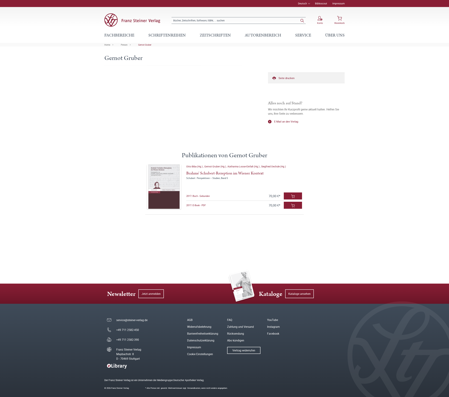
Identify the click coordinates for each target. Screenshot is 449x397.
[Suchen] (302, 20)
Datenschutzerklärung (200, 340)
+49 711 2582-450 (127, 330)
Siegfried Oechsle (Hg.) (273, 166)
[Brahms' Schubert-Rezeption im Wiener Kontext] (164, 187)
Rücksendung (235, 333)
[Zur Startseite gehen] (132, 20)
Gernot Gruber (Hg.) (215, 166)
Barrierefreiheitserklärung (202, 333)
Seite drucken (286, 78)
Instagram (273, 327)
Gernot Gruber (144, 45)
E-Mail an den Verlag (286, 121)
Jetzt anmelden (151, 294)
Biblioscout (321, 3)
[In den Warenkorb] (293, 195)
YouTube (272, 320)
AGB (190, 320)
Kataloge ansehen (299, 294)
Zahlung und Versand (240, 327)
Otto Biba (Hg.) (194, 166)
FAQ (229, 320)
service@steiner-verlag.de (132, 320)
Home (107, 45)
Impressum (338, 3)
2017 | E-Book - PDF (196, 205)
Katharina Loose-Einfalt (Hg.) (244, 166)
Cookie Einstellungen (200, 354)
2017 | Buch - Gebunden (198, 196)
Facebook (273, 333)
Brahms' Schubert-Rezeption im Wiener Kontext (225, 173)
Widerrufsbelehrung (199, 327)
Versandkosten (193, 388)
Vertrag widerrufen (243, 350)
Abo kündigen (235, 340)
